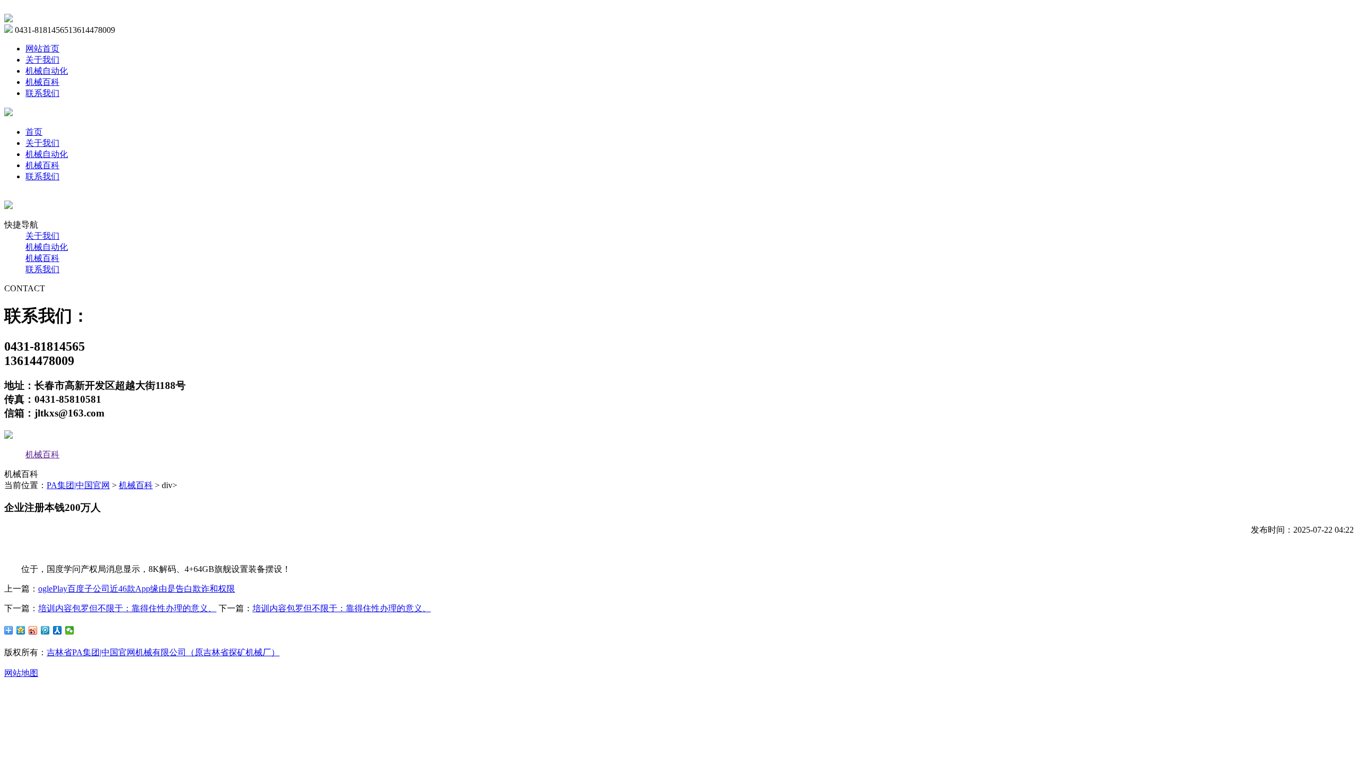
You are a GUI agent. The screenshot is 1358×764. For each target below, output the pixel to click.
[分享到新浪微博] (33, 630)
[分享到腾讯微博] (45, 630)
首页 (33, 131)
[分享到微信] (69, 630)
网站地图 (21, 673)
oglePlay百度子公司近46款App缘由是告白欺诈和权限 (136, 588)
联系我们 (42, 93)
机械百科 (42, 81)
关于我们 (42, 59)
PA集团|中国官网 (78, 485)
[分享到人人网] (57, 630)
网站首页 (42, 48)
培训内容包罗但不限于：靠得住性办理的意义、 (127, 608)
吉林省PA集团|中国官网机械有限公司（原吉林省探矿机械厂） (163, 652)
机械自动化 (46, 70)
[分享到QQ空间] (20, 630)
